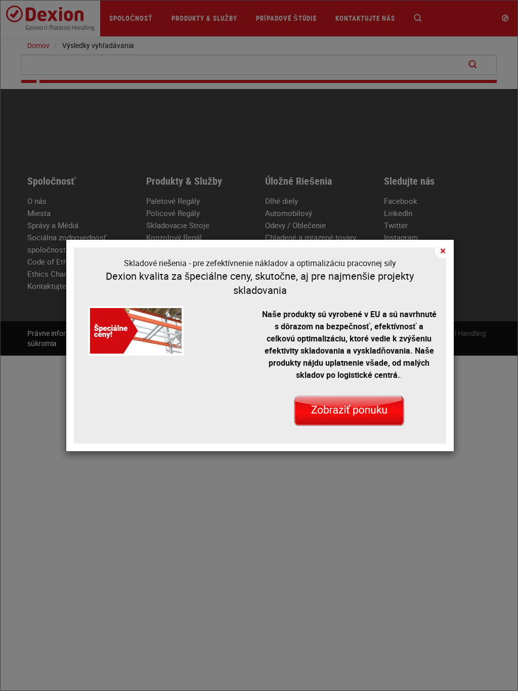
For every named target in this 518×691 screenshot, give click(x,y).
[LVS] (349, 409)
